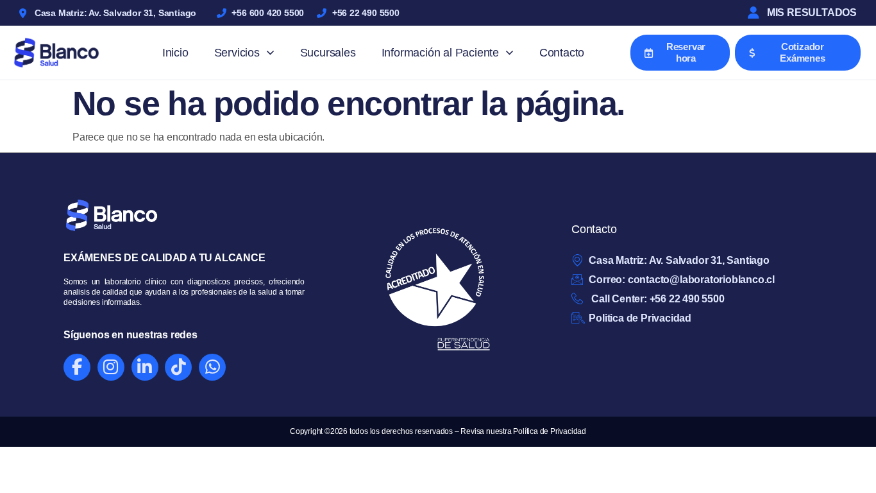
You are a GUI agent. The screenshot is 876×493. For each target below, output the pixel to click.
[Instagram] (110, 367)
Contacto (561, 52)
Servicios (237, 52)
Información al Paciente (440, 52)
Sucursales (328, 52)
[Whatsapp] (212, 367)
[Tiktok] (178, 367)
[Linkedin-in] (144, 367)
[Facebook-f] (76, 367)
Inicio (175, 52)
